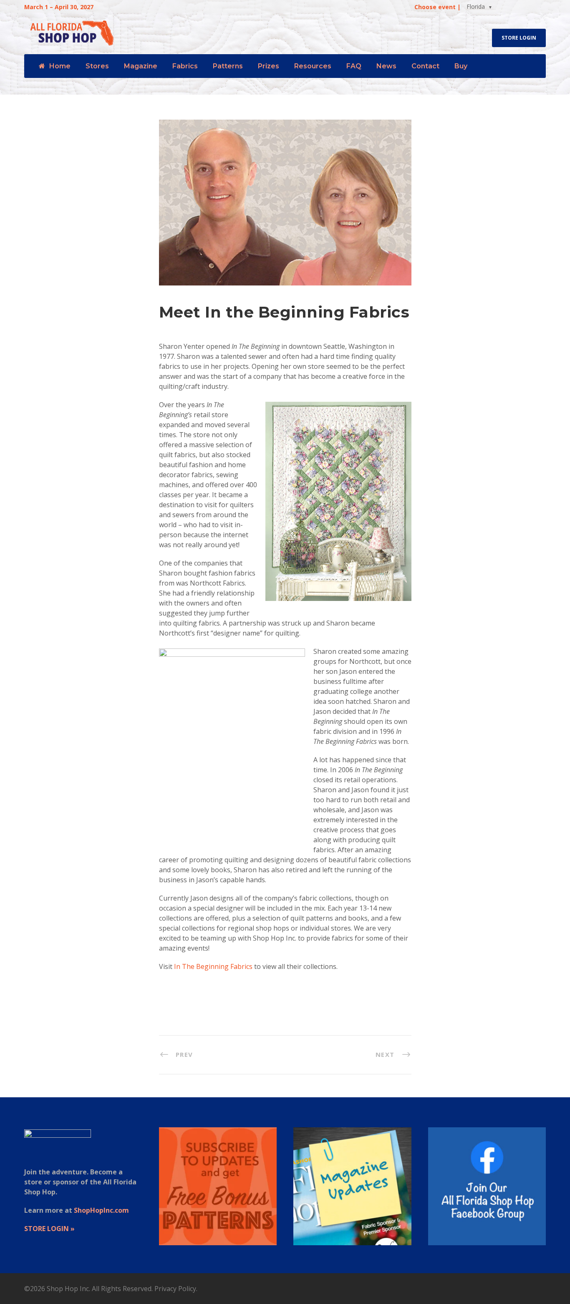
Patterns (228, 66)
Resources (312, 66)
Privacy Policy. (175, 1288)
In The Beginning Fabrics (213, 966)
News (386, 66)
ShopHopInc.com (101, 1210)
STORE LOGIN (519, 37)
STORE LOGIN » (49, 1228)
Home (60, 66)
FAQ (353, 66)
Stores (97, 66)
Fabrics (185, 66)
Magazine (140, 66)
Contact (425, 66)
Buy (460, 66)
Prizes (268, 66)
